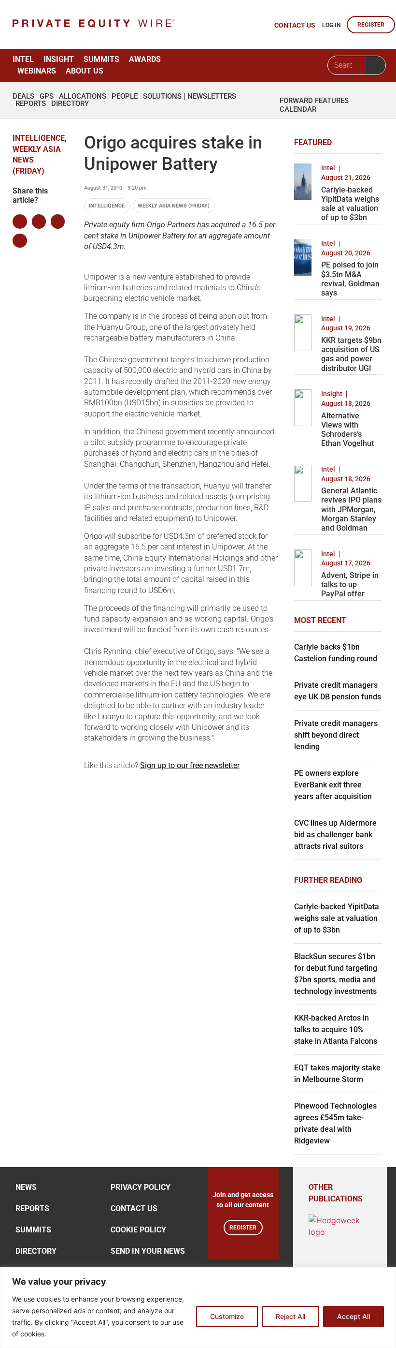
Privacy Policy (140, 1187)
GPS (47, 96)
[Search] (375, 65)
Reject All (290, 1316)
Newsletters (211, 96)
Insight (58, 59)
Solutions (162, 96)
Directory (70, 103)
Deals (23, 96)
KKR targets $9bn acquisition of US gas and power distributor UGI (351, 354)
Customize (227, 1316)
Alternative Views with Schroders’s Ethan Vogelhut (347, 429)
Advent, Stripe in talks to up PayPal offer (350, 584)
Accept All (353, 1316)
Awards (145, 59)
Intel (23, 59)
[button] (20, 221)
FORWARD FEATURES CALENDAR (314, 105)
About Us (84, 70)
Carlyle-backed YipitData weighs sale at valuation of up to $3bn (350, 203)
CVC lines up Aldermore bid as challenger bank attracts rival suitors (335, 834)
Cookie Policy (138, 1229)
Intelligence (107, 206)
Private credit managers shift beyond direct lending (336, 735)
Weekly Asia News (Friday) (174, 206)
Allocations (82, 96)
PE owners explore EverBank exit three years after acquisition (333, 785)
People (125, 96)
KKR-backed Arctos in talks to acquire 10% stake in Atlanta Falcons (335, 1029)
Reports (30, 103)
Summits (101, 59)
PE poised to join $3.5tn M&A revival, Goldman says (350, 278)
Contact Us (134, 1208)
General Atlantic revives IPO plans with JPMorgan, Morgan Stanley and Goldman (351, 509)
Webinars (36, 70)
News (26, 1187)
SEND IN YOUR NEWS (148, 1251)
